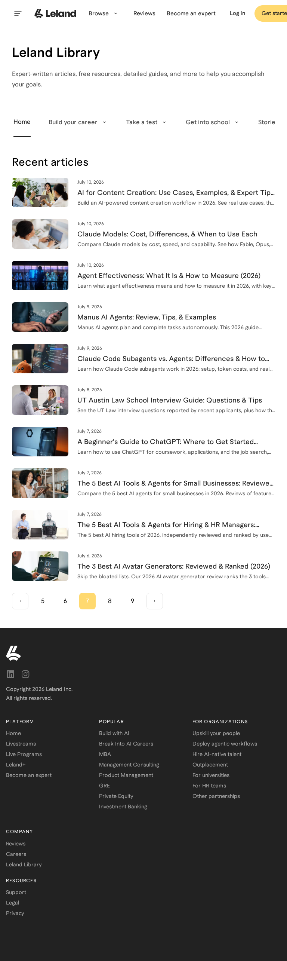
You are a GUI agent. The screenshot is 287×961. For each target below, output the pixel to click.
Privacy (15, 913)
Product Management (126, 775)
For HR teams (209, 786)
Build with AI (114, 733)
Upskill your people (216, 733)
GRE (104, 786)
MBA (105, 754)
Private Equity (116, 796)
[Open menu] (18, 13)
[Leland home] (143, 653)
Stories (268, 122)
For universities (210, 775)
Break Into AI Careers (126, 744)
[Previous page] (20, 601)
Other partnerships (216, 796)
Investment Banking (123, 806)
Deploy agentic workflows (224, 744)
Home (13, 733)
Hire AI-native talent (216, 754)
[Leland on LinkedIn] (10, 674)
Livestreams (21, 744)
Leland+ (15, 765)
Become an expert (29, 775)
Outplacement (210, 765)
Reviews (15, 844)
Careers (16, 854)
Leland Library (24, 864)
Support (16, 892)
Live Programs (24, 754)
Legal (12, 903)
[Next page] (154, 601)
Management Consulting (129, 765)
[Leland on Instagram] (25, 674)
